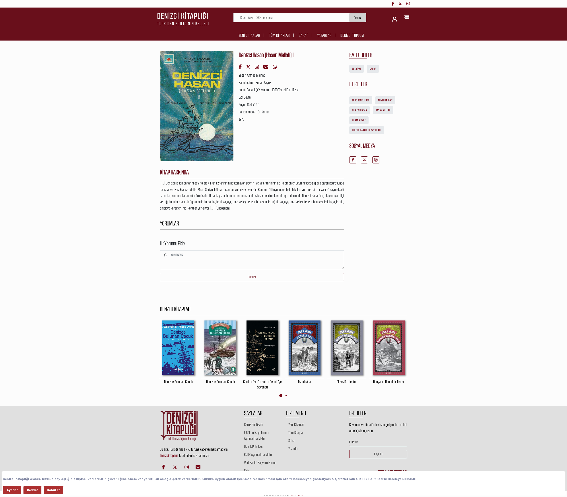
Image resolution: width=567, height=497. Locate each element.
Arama (357, 17)
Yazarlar (324, 35)
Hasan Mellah (383, 110)
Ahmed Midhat (385, 100)
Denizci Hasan (359, 110)
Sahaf (303, 35)
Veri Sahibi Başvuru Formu (260, 462)
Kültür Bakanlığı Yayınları (366, 130)
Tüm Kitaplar (279, 35)
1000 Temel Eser (360, 100)
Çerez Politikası (253, 424)
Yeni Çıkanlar (249, 35)
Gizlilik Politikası (253, 446)
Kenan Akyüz (359, 120)
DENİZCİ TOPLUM (352, 35)
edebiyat (356, 68)
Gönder (252, 277)
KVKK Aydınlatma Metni (258, 454)
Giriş (246, 471)
